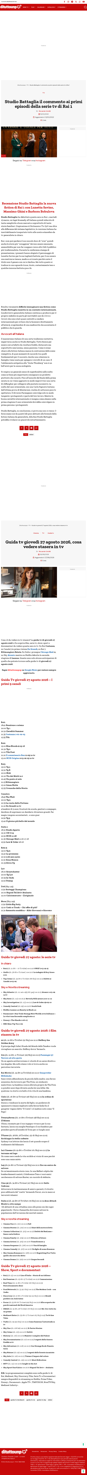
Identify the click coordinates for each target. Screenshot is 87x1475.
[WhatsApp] (80, 2)
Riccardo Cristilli (45, 111)
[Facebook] (64, 2)
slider (31, 434)
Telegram (26, 160)
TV (27, 85)
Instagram (40, 160)
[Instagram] (68, 2)
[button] (85, 7)
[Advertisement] (43, 26)
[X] (76, 2)
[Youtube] (84, 2)
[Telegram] (72, 2)
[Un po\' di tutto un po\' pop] (11, 7)
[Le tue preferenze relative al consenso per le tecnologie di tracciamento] (83, 1471)
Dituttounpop (21, 85)
